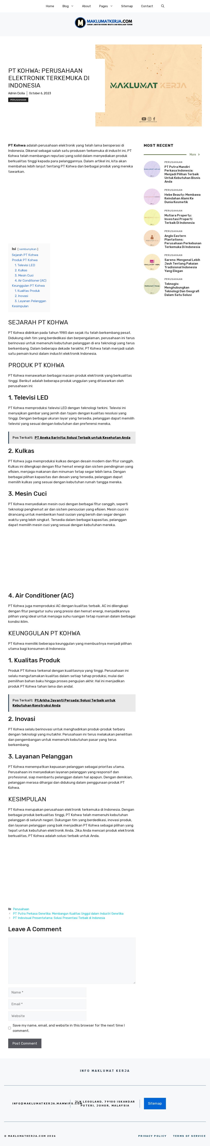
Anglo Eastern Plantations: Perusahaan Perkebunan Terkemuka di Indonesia (182, 241)
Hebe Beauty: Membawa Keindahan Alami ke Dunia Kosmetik (182, 198)
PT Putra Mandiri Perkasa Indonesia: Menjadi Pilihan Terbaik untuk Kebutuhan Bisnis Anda (182, 174)
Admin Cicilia (16, 93)
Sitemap (127, 6)
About (86, 6)
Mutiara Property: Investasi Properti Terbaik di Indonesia (179, 219)
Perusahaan (18, 99)
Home (50, 6)
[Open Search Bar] (162, 6)
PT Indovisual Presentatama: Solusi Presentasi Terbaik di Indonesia (59, 918)
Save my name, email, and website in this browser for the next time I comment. (69, 1028)
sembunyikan (28, 249)
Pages (103, 6)
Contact (147, 6)
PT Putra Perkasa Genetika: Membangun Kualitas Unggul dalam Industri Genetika (68, 913)
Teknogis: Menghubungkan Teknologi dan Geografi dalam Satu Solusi (181, 289)
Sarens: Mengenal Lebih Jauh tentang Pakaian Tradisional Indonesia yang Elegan (182, 265)
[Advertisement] (72, 208)
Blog (65, 6)
